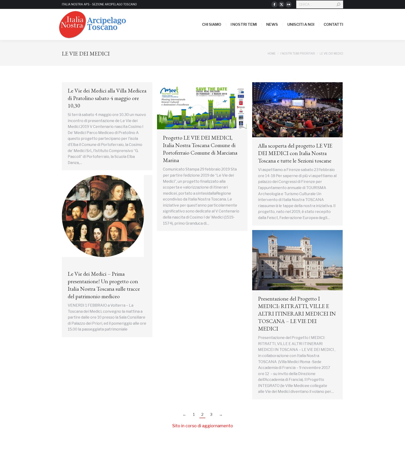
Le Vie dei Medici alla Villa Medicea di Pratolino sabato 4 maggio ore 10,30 (107, 98)
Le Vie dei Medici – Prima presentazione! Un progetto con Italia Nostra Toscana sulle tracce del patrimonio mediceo (104, 285)
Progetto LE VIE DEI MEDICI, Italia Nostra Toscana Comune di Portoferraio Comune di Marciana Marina (200, 149)
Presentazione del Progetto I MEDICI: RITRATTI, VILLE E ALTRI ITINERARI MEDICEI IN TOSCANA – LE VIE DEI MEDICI (297, 313)
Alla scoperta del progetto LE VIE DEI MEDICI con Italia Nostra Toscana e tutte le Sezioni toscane (295, 153)
